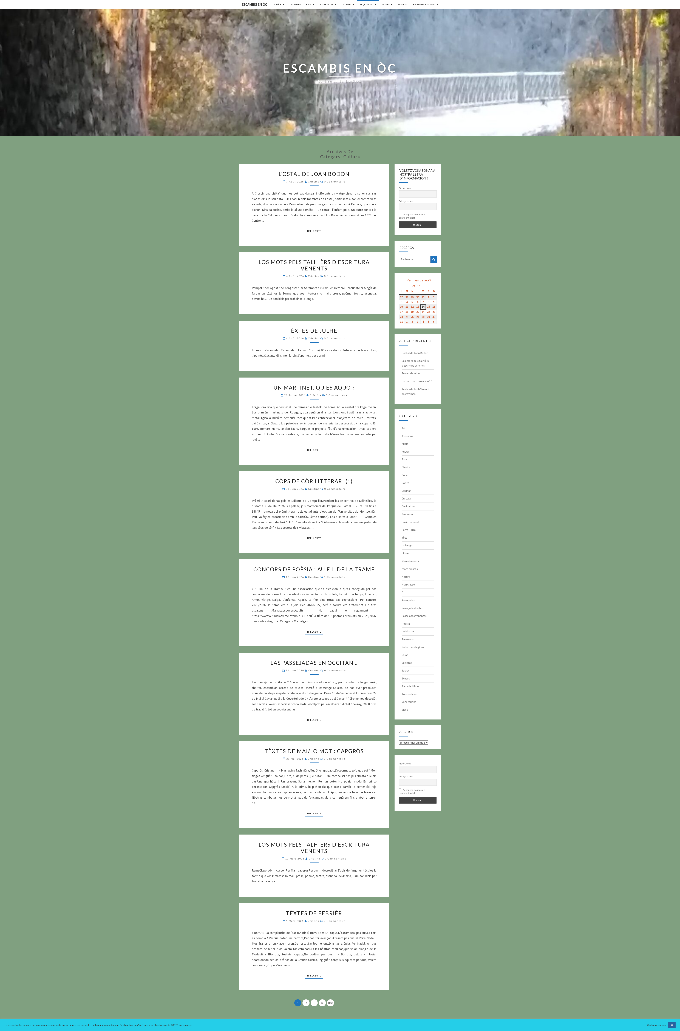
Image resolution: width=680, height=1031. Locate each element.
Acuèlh (277, 4)
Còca (404, 475)
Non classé (408, 584)
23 (322, 1002)
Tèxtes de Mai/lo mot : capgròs (314, 751)
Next (330, 1002)
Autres (406, 451)
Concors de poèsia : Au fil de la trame (314, 569)
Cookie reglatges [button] (656, 1025)
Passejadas (326, 4)
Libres (405, 553)
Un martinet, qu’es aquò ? (314, 387)
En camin (407, 514)
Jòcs (404, 537)
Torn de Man (409, 694)
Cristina (313, 181)
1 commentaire (335, 576)
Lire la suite (315, 231)
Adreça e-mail (406, 201)
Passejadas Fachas (412, 608)
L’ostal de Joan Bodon (314, 174)
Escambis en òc (254, 4)
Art (404, 428)
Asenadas (407, 436)
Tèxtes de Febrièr (314, 913)
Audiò (405, 443)
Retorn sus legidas (413, 647)
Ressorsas (408, 639)
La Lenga (346, 4)
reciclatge (408, 631)
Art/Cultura (366, 4)
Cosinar (406, 490)
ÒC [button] (671, 1024)
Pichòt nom (405, 188)
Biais (308, 4)
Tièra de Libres (410, 686)
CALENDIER (295, 4)
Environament (410, 522)
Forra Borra (409, 530)
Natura (386, 4)
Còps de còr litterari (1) (314, 481)
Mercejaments (410, 561)
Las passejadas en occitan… (314, 662)
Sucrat (405, 670)
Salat (405, 655)
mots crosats (410, 569)
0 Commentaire (335, 181)
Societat (403, 4)
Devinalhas (408, 506)
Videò (405, 709)
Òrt (404, 592)
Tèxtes (406, 678)
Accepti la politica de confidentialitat (412, 216)
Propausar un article (425, 4)
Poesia (406, 623)
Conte (405, 483)
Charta (406, 467)
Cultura (406, 498)
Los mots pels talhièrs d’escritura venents (314, 265)
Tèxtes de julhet (314, 330)
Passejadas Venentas (414, 616)
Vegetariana (409, 702)
